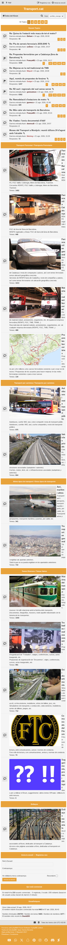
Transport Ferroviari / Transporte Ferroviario (34, 145)
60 (53, 85)
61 (56, 85)
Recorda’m (51, 876)
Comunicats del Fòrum (63, 725)
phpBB (14, 928)
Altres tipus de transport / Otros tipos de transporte (34, 481)
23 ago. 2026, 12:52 (41, 81)
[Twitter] (21, 940)
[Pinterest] (34, 940)
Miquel (29, 71)
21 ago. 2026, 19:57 (43, 123)
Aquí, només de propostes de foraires (27, 78)
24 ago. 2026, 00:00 (41, 36)
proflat (8, 932)
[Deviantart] (58, 940)
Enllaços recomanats (63, 818)
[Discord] (52, 940)
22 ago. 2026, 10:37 (45, 92)
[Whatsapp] (15, 940)
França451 (31, 60)
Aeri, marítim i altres (60, 490)
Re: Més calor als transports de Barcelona (29, 110)
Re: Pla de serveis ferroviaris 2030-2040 (28, 44)
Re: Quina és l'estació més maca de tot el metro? (33, 33)
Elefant (30, 36)
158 (55, 63)
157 (50, 63)
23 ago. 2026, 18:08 (41, 71)
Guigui (29, 81)
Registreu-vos (41, 855)
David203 (26, 916)
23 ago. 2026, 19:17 (44, 60)
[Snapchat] (28, 940)
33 (56, 106)
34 (60, 106)
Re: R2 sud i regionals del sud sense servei (30, 89)
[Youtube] (9, 940)
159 (59, 63)
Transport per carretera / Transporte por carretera (34, 383)
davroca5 (30, 123)
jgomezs (30, 102)
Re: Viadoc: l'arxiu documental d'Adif (27, 121)
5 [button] (42, 22)
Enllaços (34, 804)
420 (63, 95)
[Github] (46, 940)
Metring (30, 136)
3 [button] (35, 22)
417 (50, 95)
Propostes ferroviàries (63, 344)
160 (63, 63)
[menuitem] (8, 3)
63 (64, 85)
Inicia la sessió (27, 855)
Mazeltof (20, 932)
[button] (46, 22)
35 (64, 106)
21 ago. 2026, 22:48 (43, 102)
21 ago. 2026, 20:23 (44, 113)
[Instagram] (40, 940)
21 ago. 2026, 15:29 (42, 136)
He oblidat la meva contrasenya (14, 876)
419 (59, 95)
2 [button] (32, 22)
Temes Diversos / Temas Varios (34, 571)
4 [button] (39, 22)
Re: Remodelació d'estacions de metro (27, 99)
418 (55, 95)
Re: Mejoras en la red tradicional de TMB (29, 68)
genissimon (31, 92)
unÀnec (30, 47)
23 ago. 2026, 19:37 (42, 47)
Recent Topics (34, 28)
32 (53, 106)
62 (60, 85)
